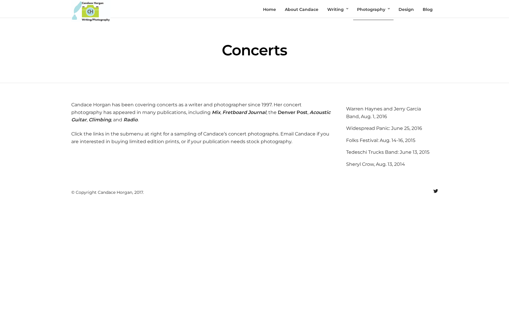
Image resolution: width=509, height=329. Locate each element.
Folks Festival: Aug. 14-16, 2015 (380, 140)
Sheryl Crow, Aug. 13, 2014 (375, 164)
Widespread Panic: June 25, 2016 (384, 128)
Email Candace (297, 134)
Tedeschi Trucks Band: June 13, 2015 (387, 152)
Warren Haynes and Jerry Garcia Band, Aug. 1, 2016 (383, 112)
